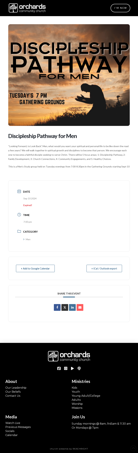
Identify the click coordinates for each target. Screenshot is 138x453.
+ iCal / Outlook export (104, 268)
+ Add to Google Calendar (35, 268)
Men (28, 239)
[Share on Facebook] (57, 307)
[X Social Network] (64, 307)
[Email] (80, 307)
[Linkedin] (72, 307)
